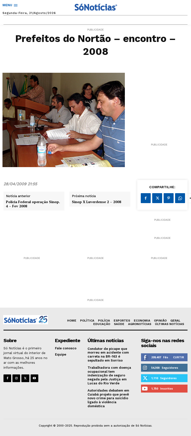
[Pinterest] (169, 198)
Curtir (178, 357)
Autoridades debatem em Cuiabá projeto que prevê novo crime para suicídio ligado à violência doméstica (108, 398)
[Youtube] (34, 378)
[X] (157, 198)
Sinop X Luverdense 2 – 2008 (96, 202)
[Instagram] (16, 378)
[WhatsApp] (180, 198)
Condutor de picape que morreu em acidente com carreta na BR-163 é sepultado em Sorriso (108, 354)
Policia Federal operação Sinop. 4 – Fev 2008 (33, 204)
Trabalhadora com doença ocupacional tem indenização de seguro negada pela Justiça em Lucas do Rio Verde (109, 375)
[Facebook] (146, 198)
